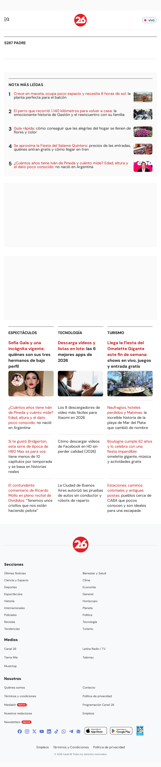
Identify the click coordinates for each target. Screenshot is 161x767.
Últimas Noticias (15, 573)
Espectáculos (22, 332)
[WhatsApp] (64, 731)
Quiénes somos (14, 687)
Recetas (9, 622)
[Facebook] (20, 731)
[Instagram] (27, 731)
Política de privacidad (97, 696)
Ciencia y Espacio (16, 580)
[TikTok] (56, 731)
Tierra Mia (11, 657)
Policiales (10, 615)
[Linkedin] (49, 731)
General (88, 594)
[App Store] (96, 731)
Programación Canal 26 (98, 705)
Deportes (10, 587)
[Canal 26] (81, 545)
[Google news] (78, 731)
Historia (9, 601)
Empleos (88, 713)
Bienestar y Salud (94, 573)
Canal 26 (10, 649)
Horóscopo (90, 601)
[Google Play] (121, 731)
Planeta (88, 608)
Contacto (89, 687)
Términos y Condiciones (71, 747)
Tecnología (70, 332)
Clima (86, 580)
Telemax (88, 657)
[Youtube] (42, 731)
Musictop (10, 666)
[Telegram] (71, 731)
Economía (89, 587)
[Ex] (34, 731)
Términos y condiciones (20, 696)
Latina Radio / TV (94, 649)
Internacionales (14, 608)
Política (87, 615)
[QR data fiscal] (139, 734)
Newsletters (17, 722)
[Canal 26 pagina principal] (80, 25)
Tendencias (12, 629)
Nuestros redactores (18, 713)
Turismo (115, 332)
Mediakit (15, 705)
